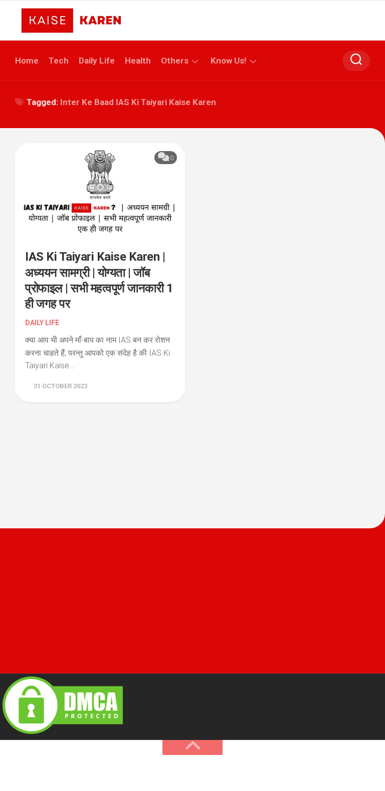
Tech (59, 61)
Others (174, 61)
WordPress (72, 770)
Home (27, 61)
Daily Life (97, 61)
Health (138, 61)
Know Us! (229, 61)
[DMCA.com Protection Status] (62, 733)
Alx (130, 770)
